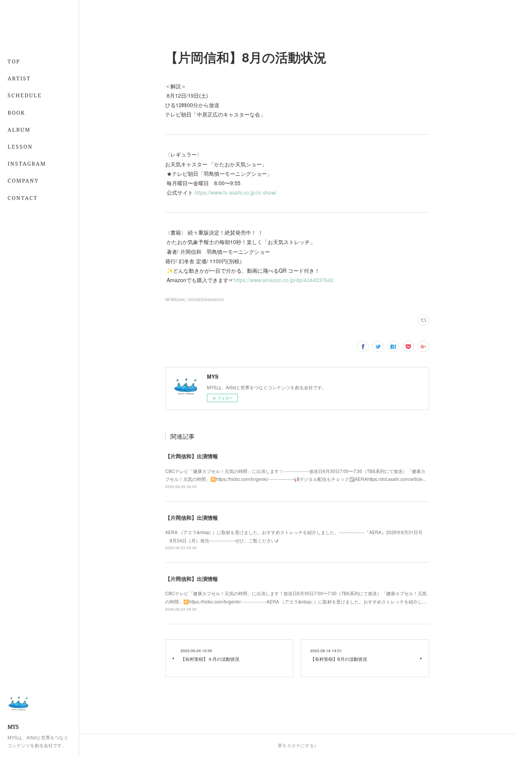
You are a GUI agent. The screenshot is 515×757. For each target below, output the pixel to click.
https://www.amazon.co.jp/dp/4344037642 (285, 280)
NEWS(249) (175, 299)
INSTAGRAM (27, 163)
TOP (14, 61)
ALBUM (19, 129)
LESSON (20, 146)
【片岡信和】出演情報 (191, 456)
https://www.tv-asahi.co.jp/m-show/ (237, 192)
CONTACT (23, 197)
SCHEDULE (25, 95)
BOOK (16, 112)
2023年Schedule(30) (206, 299)
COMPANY (23, 180)
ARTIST (19, 78)
